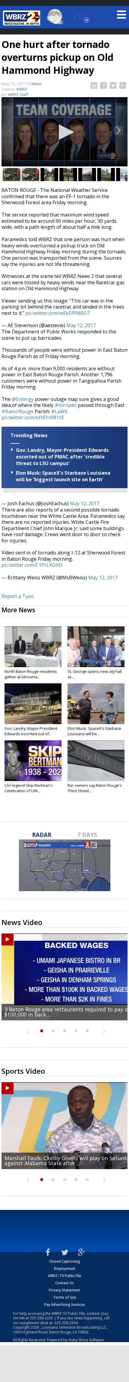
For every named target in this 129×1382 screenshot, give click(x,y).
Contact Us (64, 1282)
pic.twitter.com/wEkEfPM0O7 (58, 313)
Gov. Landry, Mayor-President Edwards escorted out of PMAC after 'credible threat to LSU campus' (62, 457)
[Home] (22, 17)
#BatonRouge (18, 411)
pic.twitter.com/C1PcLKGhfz (32, 565)
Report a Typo (18, 596)
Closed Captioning (64, 1261)
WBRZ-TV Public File (64, 1275)
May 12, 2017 (81, 325)
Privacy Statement (64, 1290)
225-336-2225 (41, 1318)
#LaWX (59, 411)
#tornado (65, 405)
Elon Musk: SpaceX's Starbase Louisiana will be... (94, 731)
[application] (65, 132)
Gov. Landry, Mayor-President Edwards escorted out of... (30, 731)
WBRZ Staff (18, 94)
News (37, 83)
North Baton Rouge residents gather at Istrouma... (30, 674)
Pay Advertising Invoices (64, 1304)
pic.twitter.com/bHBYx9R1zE (33, 417)
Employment (64, 1268)
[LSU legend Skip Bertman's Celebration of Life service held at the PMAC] (33, 760)
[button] (64, 132)
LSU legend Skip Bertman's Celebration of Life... (28, 788)
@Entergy (23, 399)
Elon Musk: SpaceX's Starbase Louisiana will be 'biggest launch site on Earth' (63, 476)
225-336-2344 (66, 1322)
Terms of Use (64, 1297)
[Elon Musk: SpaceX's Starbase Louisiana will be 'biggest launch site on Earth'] (96, 703)
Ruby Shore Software (86, 1339)
